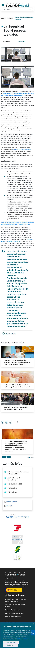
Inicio (3, 18)
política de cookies (22, 639)
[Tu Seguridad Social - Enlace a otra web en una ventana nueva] (17, 553)
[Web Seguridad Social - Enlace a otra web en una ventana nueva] (17, 535)
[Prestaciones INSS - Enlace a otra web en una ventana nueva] (17, 545)
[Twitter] (10, 422)
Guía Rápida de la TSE (14, 480)
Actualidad (10, 18)
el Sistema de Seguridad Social (21, 149)
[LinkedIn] (6, 422)
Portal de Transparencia (12, 606)
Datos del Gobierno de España (14, 609)
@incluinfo (9, 502)
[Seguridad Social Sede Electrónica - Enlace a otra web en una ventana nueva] (17, 512)
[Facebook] (2, 422)
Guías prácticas (12, 488)
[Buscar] (30, 9)
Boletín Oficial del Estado (13, 612)
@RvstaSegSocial (11, 498)
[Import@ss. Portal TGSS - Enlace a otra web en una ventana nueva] (17, 524)
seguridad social (11, 333)
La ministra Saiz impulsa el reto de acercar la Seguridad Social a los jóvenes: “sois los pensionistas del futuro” (17, 362)
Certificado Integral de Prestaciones (14, 475)
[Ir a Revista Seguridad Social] (20, 5)
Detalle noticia (12, 484)
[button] (16, 422)
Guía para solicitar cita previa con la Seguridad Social (18, 469)
